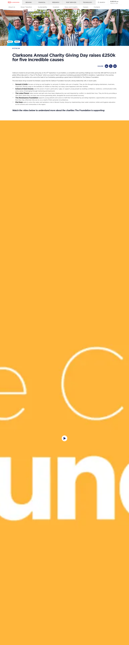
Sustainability (42, 7)
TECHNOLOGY (87, 2)
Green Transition (26, 7)
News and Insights (71, 7)
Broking (29, 2)
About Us (11, 7)
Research (55, 2)
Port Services (71, 2)
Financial (41, 2)
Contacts (97, 7)
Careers (85, 7)
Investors (56, 7)
